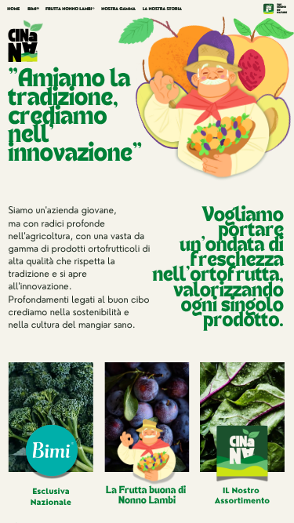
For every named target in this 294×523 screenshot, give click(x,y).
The (279, 4)
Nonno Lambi (147, 501)
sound (281, 7)
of (279, 9)
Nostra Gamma (118, 9)
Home (13, 9)
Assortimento (242, 500)
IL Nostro (241, 490)
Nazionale (51, 502)
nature (282, 12)
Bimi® (32, 9)
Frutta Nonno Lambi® (69, 9)
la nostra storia (162, 9)
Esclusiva (50, 491)
